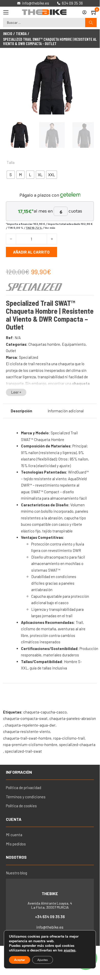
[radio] (11, 175)
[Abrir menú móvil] (5, 12)
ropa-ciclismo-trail (69, 738)
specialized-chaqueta (77, 744)
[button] (87, 62)
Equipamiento (74, 344)
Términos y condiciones (26, 796)
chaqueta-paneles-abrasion (72, 718)
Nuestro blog (16, 873)
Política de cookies (21, 805)
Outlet (11, 350)
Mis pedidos (16, 844)
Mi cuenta (14, 834)
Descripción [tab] (21, 410)
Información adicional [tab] (66, 410)
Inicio (7, 33)
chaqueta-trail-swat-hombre (27, 738)
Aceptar (19, 960)
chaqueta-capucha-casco (45, 712)
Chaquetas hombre (44, 344)
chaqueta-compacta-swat (25, 718)
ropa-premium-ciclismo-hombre (30, 744)
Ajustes (42, 960)
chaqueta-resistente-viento (26, 731)
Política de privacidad (23, 787)
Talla (11, 162)
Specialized (28, 357)
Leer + (16, 392)
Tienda (21, 33)
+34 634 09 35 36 (50, 916)
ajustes (69, 950)
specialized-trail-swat (23, 751)
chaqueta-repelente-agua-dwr (30, 725)
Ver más (50, 227)
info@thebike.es (49, 927)
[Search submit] (91, 22)
